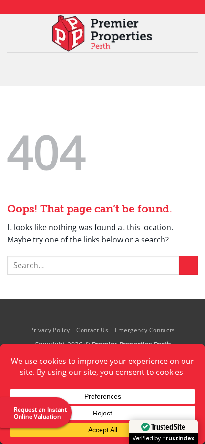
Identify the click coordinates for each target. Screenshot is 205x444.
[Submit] (188, 265)
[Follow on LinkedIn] (111, 7)
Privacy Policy (50, 330)
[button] (102, 69)
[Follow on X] (102, 7)
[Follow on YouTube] (120, 7)
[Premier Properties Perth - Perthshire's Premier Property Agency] (103, 33)
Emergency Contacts (145, 330)
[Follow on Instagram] (93, 7)
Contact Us (92, 330)
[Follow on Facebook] (84, 7)
